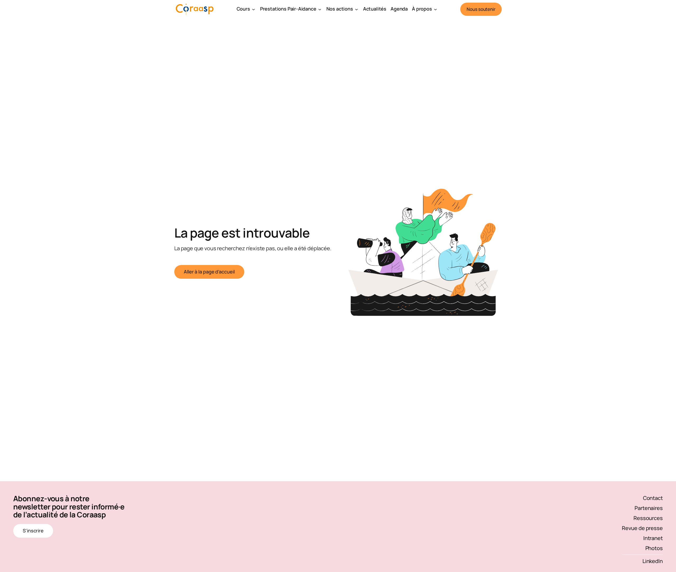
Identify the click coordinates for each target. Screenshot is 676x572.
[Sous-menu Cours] (253, 9)
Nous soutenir (481, 9)
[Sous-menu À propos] (435, 9)
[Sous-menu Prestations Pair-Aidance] (319, 9)
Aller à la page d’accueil (209, 271)
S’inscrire (33, 530)
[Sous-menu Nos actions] (356, 9)
